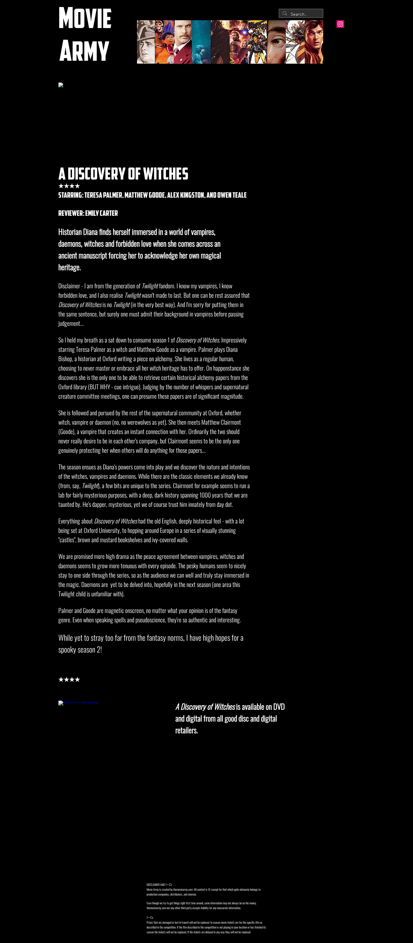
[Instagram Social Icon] (340, 24)
